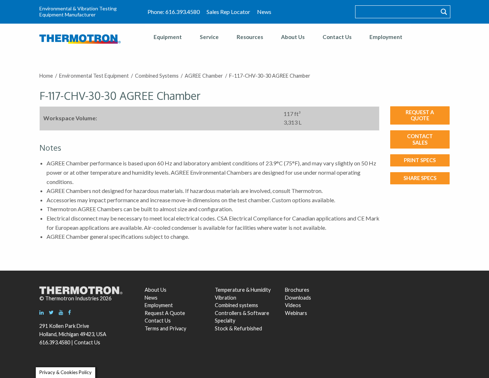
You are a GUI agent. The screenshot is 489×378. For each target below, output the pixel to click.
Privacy (177, 328)
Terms (152, 328)
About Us (293, 37)
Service (209, 37)
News (264, 11)
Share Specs (419, 178)
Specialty (225, 321)
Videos (293, 305)
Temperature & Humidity (243, 290)
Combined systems (236, 305)
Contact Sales (420, 139)
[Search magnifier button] (444, 12)
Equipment (168, 37)
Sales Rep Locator (228, 11)
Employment (385, 37)
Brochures (297, 290)
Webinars (296, 313)
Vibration (225, 298)
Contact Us (337, 37)
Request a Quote (420, 115)
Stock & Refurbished (238, 328)
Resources (250, 37)
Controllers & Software (242, 313)
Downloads (297, 298)
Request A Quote (165, 313)
